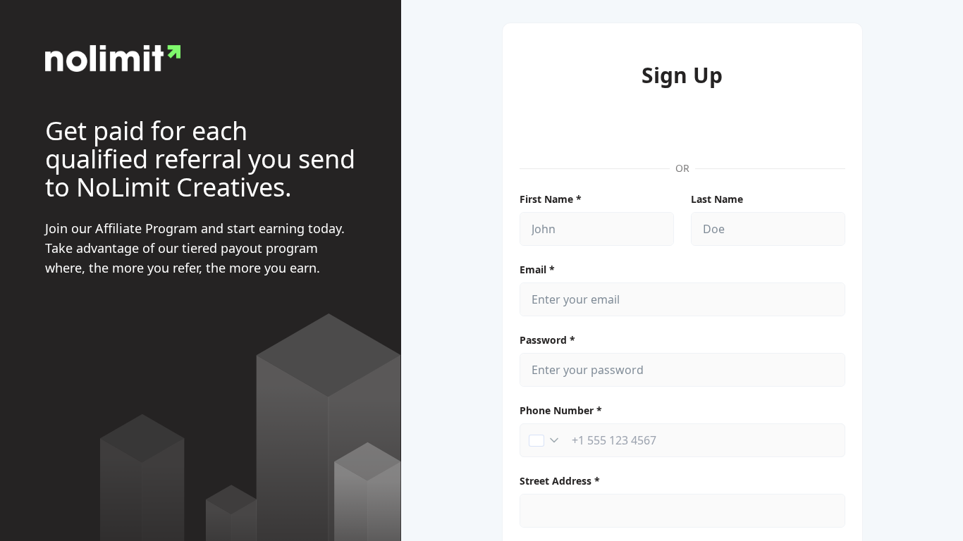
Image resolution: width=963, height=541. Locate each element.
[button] (543, 440)
